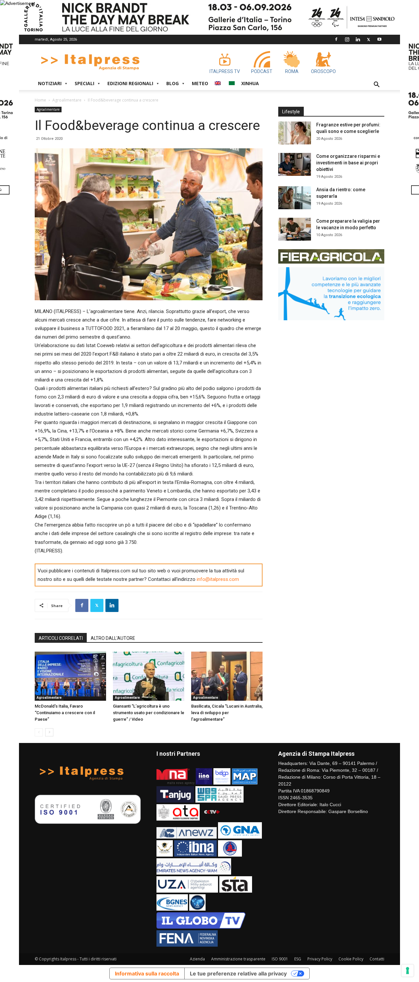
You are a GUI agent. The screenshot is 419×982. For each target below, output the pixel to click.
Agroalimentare (67, 100)
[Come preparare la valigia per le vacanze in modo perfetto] (294, 229)
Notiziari (50, 83)
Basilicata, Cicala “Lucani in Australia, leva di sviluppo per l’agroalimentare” (227, 713)
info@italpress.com (218, 579)
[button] (376, 85)
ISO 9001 (280, 959)
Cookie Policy (350, 959)
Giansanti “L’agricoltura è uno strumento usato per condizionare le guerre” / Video (148, 713)
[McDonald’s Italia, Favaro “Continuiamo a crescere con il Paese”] (70, 676)
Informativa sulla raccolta (147, 973)
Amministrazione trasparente (238, 959)
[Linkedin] (358, 39)
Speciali (84, 83)
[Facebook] (336, 39)
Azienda (197, 959)
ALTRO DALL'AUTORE (113, 638)
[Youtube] (379, 39)
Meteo (200, 83)
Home (40, 100)
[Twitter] (368, 39)
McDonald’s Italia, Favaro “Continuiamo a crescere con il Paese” (65, 713)
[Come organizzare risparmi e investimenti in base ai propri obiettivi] (294, 164)
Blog (172, 83)
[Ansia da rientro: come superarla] (294, 197)
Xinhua (250, 83)
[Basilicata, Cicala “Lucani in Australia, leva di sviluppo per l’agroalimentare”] (227, 676)
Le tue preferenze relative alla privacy (238, 973)
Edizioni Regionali (130, 83)
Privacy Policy (319, 959)
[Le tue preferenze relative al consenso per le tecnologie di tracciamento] (407, 970)
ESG (297, 959)
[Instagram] (347, 39)
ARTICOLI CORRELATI (61, 638)
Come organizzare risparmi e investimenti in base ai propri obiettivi (348, 163)
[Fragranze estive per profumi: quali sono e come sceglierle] (294, 132)
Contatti (377, 959)
